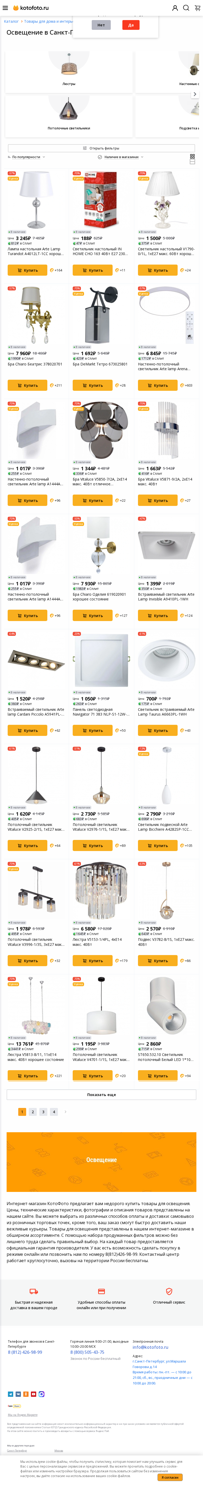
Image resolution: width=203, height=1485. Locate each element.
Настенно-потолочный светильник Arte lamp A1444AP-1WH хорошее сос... (36, 481)
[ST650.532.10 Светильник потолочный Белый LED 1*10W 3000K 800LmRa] (166, 1005)
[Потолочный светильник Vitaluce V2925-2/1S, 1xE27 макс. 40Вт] (36, 775)
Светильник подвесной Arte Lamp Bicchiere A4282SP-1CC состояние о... (163, 827)
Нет (101, 24)
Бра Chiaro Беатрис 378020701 (35, 364)
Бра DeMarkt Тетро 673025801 (100, 364)
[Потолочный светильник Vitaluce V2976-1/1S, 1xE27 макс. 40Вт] (101, 775)
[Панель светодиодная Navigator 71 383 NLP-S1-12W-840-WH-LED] (101, 660)
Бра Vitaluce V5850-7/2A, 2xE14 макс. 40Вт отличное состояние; (100, 481)
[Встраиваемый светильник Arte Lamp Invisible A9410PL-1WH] (166, 545)
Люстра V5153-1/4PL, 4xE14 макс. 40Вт (97, 942)
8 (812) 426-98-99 (25, 1352)
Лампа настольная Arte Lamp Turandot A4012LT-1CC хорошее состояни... (36, 251)
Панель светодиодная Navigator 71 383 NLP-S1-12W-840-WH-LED (100, 712)
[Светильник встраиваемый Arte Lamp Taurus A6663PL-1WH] (166, 660)
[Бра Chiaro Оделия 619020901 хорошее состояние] (101, 545)
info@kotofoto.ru (150, 1347)
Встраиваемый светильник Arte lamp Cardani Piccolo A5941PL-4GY (36, 712)
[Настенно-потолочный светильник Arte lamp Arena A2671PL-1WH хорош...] (166, 315)
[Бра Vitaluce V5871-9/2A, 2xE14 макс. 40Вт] (166, 430)
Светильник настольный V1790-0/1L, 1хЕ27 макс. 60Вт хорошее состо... (166, 251)
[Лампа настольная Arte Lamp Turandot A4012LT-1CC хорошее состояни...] (36, 200)
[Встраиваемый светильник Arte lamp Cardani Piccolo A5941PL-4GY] (36, 660)
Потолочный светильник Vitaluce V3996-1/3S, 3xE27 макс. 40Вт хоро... (36, 942)
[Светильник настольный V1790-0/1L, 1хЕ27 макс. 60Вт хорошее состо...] (166, 200)
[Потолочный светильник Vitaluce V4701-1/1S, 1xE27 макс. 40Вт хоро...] (101, 1005)
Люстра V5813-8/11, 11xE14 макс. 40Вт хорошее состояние (36, 1057)
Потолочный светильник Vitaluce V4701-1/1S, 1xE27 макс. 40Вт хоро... (101, 1057)
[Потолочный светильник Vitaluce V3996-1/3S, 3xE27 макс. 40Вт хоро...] (36, 890)
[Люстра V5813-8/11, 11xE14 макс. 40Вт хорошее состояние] (36, 1005)
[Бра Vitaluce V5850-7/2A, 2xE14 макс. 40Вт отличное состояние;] (101, 430)
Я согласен (170, 1477)
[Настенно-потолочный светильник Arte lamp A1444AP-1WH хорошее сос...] (36, 430)
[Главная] (11, 21)
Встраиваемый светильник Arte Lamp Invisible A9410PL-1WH (166, 596)
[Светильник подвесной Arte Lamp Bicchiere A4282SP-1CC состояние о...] (166, 775)
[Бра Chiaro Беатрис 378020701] (36, 315)
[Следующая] (66, 1112)
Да (131, 24)
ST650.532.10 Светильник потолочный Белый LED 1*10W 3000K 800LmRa (166, 1057)
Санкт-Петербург (17, 1450)
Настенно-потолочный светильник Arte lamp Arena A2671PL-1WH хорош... (162, 366)
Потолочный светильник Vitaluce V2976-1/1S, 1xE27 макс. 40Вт (101, 827)
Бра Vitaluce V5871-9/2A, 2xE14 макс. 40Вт (165, 481)
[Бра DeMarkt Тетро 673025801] (101, 315)
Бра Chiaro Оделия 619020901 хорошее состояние (99, 596)
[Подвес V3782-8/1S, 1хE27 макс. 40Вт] (166, 890)
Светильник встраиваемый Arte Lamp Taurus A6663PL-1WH (166, 712)
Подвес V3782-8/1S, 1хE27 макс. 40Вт (166, 942)
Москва (58, 1450)
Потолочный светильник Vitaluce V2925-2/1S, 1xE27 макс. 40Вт (36, 827)
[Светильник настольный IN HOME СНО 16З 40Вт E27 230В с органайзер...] (101, 200)
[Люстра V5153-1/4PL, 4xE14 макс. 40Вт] (101, 890)
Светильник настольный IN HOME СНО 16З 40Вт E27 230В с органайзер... (100, 251)
